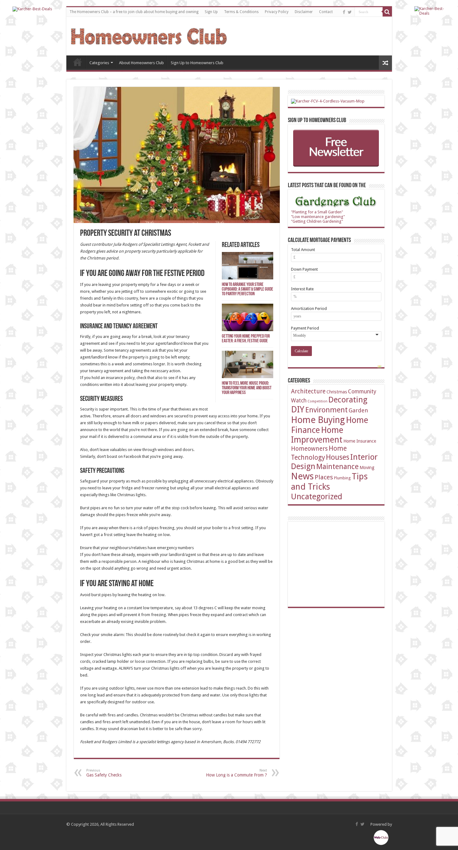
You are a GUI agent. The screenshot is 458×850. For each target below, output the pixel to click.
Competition (317, 401)
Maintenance (337, 466)
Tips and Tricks (329, 481)
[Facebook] (344, 12)
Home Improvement (317, 434)
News (302, 476)
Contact (326, 12)
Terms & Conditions (241, 12)
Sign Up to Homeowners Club (197, 62)
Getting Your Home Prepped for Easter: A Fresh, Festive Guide (246, 339)
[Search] (387, 12)
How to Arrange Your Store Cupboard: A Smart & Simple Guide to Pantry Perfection (247, 290)
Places (324, 477)
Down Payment (304, 269)
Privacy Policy (277, 12)
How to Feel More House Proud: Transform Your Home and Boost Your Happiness (246, 388)
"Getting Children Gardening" (317, 221)
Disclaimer (304, 12)
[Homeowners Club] (149, 35)
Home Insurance (359, 441)
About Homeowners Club (141, 62)
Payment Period (305, 328)
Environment (326, 410)
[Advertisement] (337, 564)
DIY (297, 409)
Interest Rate (302, 289)
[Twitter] (349, 12)
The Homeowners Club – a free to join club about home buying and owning (133, 12)
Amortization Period (309, 308)
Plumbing (342, 478)
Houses (337, 457)
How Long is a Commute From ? (236, 772)
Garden (358, 410)
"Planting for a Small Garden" (317, 212)
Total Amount (303, 249)
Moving (367, 467)
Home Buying (318, 420)
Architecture (308, 391)
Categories (99, 62)
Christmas (337, 391)
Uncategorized (316, 496)
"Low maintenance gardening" (318, 216)
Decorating (347, 399)
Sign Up (211, 12)
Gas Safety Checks (104, 772)
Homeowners (309, 448)
